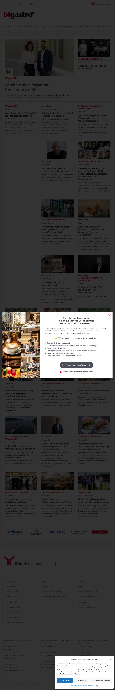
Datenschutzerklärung (90, 686)
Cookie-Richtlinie (76, 686)
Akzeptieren (65, 680)
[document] (57, 345)
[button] (110, 659)
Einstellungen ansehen (101, 680)
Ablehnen (82, 680)
